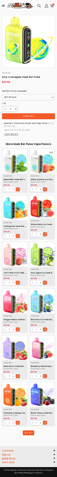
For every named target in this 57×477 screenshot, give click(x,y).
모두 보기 (28, 432)
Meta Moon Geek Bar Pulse (16, 366)
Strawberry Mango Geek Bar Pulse (20, 413)
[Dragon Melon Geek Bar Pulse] (15, 301)
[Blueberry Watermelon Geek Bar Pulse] (42, 348)
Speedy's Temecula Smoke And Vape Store (27, 470)
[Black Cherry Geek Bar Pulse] (42, 394)
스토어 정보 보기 (11, 134)
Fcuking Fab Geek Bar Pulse (17, 226)
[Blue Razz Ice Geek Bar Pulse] (42, 301)
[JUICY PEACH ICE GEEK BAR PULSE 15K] (15, 254)
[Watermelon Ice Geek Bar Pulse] (42, 207)
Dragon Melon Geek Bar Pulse (18, 319)
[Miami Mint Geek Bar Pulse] (15, 161)
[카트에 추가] (18, 189)
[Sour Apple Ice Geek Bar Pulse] (42, 254)
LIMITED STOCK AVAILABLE (14, 91)
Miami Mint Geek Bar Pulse (16, 179)
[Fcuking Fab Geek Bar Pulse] (15, 208)
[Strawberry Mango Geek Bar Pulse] (15, 394)
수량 (4, 103)
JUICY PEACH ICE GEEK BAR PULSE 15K (21, 272)
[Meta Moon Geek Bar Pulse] (15, 348)
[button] (39, 6)
